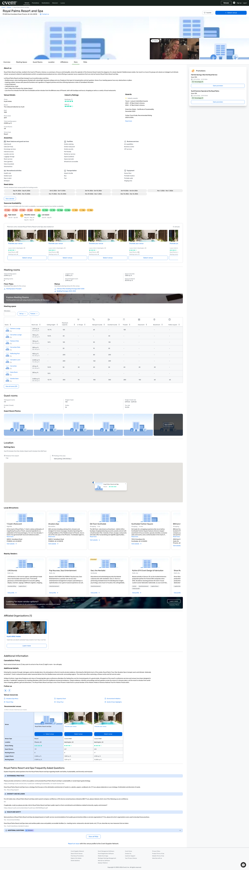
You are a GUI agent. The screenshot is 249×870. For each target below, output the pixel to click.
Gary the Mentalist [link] (98, 570)
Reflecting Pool (15, 353)
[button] (74, 38)
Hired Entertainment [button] (54, 586)
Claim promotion (218, 86)
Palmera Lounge (15, 328)
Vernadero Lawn (15, 360)
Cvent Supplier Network (77, 851)
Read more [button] (10, 536)
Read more (128, 121)
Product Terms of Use (158, 853)
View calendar (10, 198)
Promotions (35, 3)
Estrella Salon (14, 378)
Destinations (46, 3)
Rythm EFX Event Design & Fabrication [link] (147, 570)
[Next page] (177, 242)
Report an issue (73, 843)
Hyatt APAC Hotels (14, 636)
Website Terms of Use (158, 856)
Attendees (7, 311)
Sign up (239, 3)
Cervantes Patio (15, 347)
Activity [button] (134, 586)
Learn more (27, 646)
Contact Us (128, 853)
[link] (25, 563)
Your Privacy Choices (131, 858)
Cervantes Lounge (16, 335)
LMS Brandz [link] (12, 570)
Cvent (3, 7)
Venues (27, 3)
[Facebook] (9, 690)
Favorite (208, 12)
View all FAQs (93, 836)
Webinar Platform (103, 863)
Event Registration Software (106, 853)
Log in (245, 3)
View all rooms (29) (11, 386)
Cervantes (13, 366)
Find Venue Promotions (77, 856)
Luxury (62, 3)
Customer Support (130, 856)
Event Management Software (106, 851)
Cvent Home (128, 851)
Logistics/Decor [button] (22, 586)
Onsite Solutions (75, 860)
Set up (21, 313)
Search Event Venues (76, 853)
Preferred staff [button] (136, 588)
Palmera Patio (14, 341)
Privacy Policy (156, 851)
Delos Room (14, 372)
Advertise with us (157, 858)
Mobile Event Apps (103, 856)
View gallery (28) (241, 56)
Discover (55, 3)
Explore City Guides (76, 858)
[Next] (179, 528)
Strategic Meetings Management (107, 858)
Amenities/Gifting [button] (12, 586)
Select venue (232, 13)
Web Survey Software (104, 860)
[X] (5, 690)
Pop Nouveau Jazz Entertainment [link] (62, 570)
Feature (32, 313)
